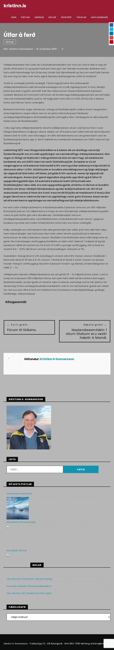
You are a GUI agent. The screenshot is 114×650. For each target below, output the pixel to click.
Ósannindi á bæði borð (19, 493)
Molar (52, 17)
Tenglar (81, 17)
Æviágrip (66, 17)
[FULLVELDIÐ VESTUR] (18, 565)
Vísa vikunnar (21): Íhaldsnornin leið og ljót (29, 593)
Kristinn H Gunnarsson (21, 48)
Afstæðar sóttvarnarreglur (21, 522)
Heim (13, 17)
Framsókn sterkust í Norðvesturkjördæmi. (29, 586)
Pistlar (25, 17)
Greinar (39, 17)
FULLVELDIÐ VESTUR (17, 550)
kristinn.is (15, 6)
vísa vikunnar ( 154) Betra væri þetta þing (29, 578)
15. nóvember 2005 (46, 48)
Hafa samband (99, 17)
